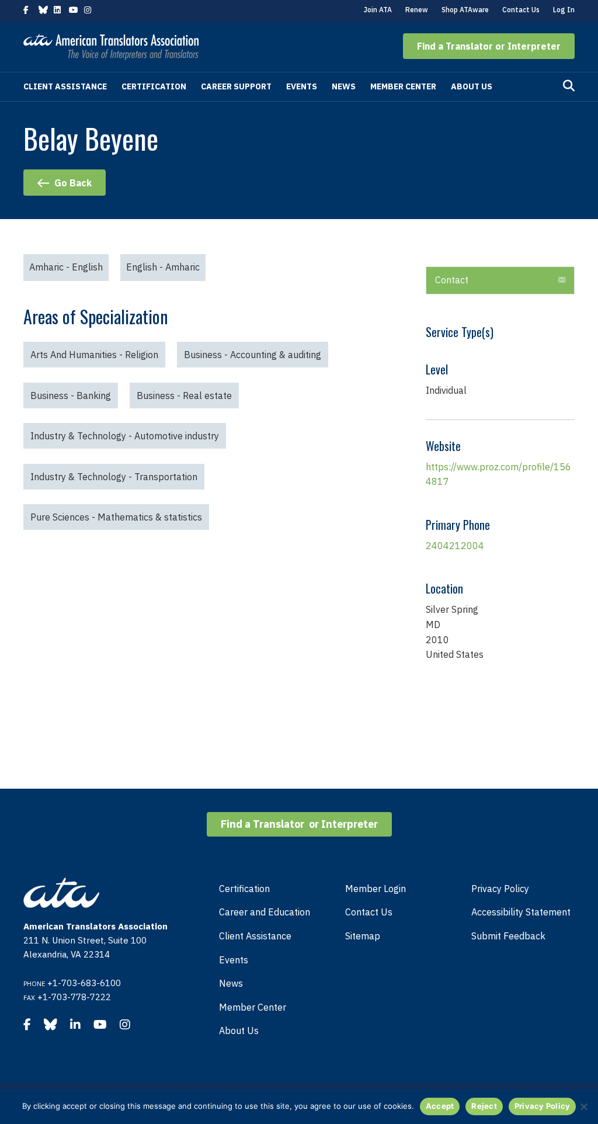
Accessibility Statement (521, 912)
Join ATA (378, 9)
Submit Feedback (508, 936)
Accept (440, 1106)
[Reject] (583, 1106)
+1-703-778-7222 (74, 996)
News (344, 86)
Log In (564, 9)
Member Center (403, 86)
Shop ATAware (465, 9)
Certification (153, 86)
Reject (484, 1106)
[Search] (569, 85)
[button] (489, 46)
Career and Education (264, 912)
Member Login (375, 888)
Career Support (236, 86)
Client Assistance (65, 86)
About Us (471, 86)
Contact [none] (451, 280)
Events (301, 86)
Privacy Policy (500, 888)
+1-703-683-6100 (84, 982)
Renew (416, 9)
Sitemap (362, 936)
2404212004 (455, 545)
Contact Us (521, 9)
